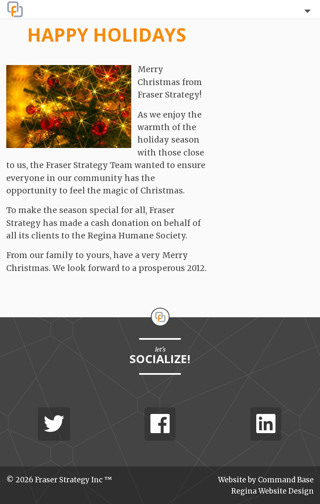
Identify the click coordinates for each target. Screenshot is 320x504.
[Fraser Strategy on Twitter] (54, 424)
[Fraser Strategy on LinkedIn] (265, 424)
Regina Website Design (272, 491)
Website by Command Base (266, 479)
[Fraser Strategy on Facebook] (160, 424)
